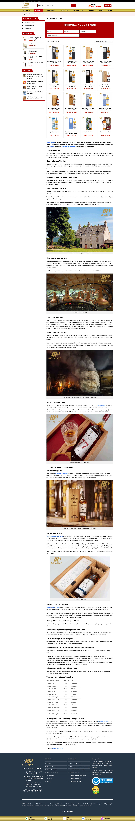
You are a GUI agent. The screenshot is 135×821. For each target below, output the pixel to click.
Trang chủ (24, 14)
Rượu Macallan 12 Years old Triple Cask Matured (88, 109)
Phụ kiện (90, 10)
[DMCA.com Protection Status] (95, 790)
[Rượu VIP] (28, 5)
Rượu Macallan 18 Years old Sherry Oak (88, 85)
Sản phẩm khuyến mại (29, 22)
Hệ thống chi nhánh (32, 1)
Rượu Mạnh (38, 10)
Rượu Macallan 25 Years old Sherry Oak (105, 85)
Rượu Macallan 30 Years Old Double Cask (88, 62)
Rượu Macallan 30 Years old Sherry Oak (54, 109)
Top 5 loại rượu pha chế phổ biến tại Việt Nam (35, 92)
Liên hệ (39, 1)
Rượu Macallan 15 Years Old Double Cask (71, 62)
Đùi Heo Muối (64, 10)
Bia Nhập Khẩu (51, 10)
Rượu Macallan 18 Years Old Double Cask (105, 62)
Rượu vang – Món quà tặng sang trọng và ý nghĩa (35, 82)
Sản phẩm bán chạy (29, 25)
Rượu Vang (26, 10)
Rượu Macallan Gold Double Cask (54, 85)
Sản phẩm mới (27, 28)
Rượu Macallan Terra (105, 132)
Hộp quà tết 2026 (78, 10)
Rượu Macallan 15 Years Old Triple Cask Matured (105, 109)
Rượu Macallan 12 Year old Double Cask (54, 62)
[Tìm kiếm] (73, 5)
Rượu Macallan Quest (54, 132)
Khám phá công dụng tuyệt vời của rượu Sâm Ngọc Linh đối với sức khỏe (35, 76)
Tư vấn (100, 10)
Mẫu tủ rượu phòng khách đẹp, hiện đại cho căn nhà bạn (34, 97)
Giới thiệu (24, 1)
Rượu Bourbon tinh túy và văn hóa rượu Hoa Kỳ (34, 87)
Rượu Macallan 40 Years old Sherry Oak (71, 109)
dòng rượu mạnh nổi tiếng (69, 146)
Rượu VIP (52, 146)
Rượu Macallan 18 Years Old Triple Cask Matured (71, 132)
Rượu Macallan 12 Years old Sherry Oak (71, 85)
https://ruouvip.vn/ (57, 748)
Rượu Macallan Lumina (88, 132)
